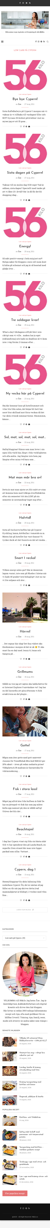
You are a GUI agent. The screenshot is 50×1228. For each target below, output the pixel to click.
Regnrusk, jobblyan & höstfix (31, 1097)
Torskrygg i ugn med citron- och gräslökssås (32, 1163)
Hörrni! (25, 631)
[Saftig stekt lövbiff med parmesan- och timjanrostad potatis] (9, 1135)
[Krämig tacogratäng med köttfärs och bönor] (9, 1086)
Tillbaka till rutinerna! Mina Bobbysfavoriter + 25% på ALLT (33, 1039)
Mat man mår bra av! (25, 477)
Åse (19, 104)
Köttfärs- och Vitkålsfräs (30, 1117)
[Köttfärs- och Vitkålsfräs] (9, 1121)
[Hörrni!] (25, 608)
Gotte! (25, 745)
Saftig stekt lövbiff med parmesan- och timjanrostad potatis (31, 1134)
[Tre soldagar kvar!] (25, 296)
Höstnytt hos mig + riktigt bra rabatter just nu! (32, 1054)
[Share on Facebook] (23, 126)
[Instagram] (23, 3)
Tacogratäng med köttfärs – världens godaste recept (31, 1148)
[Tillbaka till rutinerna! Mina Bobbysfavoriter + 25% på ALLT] (9, 1042)
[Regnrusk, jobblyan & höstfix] (9, 1100)
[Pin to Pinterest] (26, 126)
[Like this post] (21, 126)
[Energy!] (25, 222)
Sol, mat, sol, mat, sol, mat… (25, 437)
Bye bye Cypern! (25, 99)
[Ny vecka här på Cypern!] (25, 370)
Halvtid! (25, 517)
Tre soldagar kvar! (25, 320)
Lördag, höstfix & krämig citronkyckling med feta (30, 1069)
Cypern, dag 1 (25, 869)
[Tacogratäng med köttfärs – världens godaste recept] (9, 1151)
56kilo (23, 1000)
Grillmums (25, 672)
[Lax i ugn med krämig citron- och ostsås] (9, 1180)
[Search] (47, 41)
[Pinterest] (26, 3)
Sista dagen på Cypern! (25, 172)
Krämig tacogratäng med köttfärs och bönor (30, 1083)
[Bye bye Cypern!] (25, 75)
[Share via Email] (29, 126)
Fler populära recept (15, 1193)
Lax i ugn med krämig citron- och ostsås (33, 1178)
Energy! (25, 246)
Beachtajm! (25, 829)
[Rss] (29, 3)
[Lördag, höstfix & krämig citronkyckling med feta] (9, 1071)
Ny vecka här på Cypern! (25, 393)
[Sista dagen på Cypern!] (25, 149)
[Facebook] (36, 41)
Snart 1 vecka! (25, 558)
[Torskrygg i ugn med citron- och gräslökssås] (9, 1165)
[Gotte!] (25, 721)
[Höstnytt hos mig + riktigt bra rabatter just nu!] (9, 1056)
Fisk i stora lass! (25, 789)
